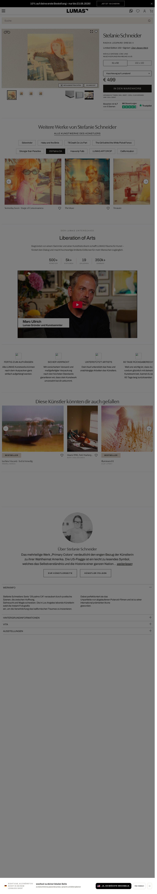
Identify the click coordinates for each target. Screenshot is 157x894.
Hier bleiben (139, 886)
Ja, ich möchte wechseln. (116, 886)
